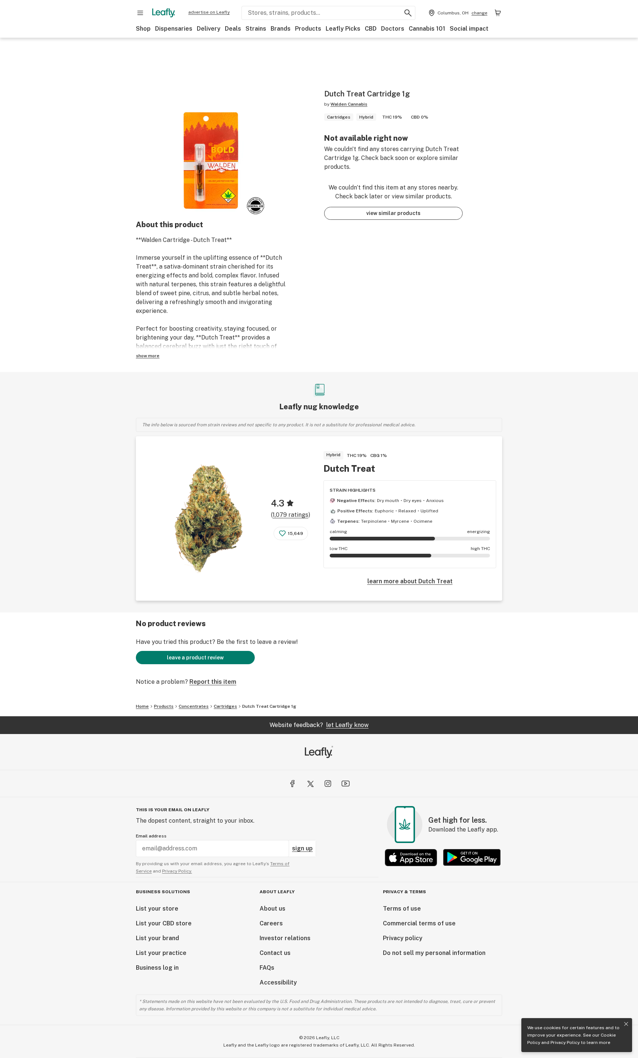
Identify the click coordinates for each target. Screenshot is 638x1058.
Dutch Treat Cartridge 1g (269, 706)
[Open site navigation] (140, 12)
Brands (281, 28)
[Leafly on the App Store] (411, 857)
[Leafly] (163, 12)
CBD (371, 28)
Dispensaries (173, 28)
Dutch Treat (349, 468)
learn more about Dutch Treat (410, 581)
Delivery (208, 28)
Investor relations (285, 938)
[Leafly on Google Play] (472, 857)
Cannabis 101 (427, 28)
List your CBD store (164, 923)
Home (142, 706)
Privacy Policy (565, 1042)
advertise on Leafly (209, 12)
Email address (151, 836)
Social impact (469, 28)
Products (308, 28)
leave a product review (195, 658)
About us (272, 908)
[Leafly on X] (310, 783)
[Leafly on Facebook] (292, 783)
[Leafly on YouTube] (345, 783)
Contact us (275, 952)
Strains (256, 28)
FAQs (267, 967)
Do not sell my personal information (434, 952)
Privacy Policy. (177, 871)
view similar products (393, 213)
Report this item (212, 681)
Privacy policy (402, 938)
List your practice (161, 952)
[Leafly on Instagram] (328, 783)
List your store (157, 908)
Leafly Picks (343, 28)
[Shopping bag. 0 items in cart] (497, 12)
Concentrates (194, 706)
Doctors (392, 28)
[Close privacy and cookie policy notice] (626, 1024)
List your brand (157, 938)
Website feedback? (319, 724)
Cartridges (225, 706)
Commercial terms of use (419, 923)
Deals (233, 28)
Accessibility (278, 982)
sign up (302, 848)
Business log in (157, 967)
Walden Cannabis (348, 104)
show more (148, 355)
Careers (271, 923)
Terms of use (402, 908)
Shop (143, 28)
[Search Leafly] (408, 13)
